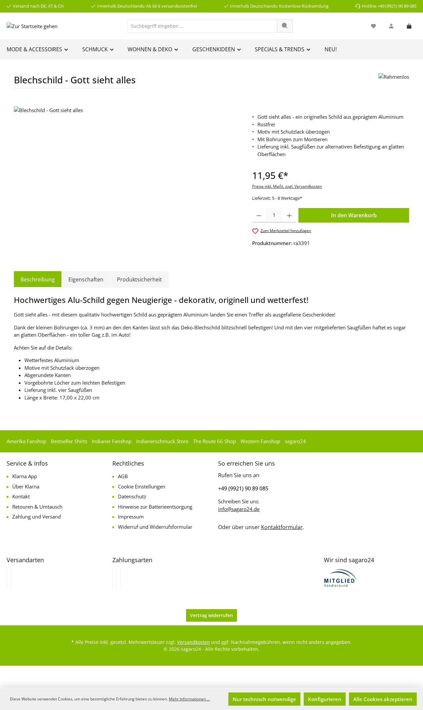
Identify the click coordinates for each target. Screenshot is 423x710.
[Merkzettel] (373, 26)
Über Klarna (25, 486)
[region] (126, 177)
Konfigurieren (324, 699)
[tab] (37, 279)
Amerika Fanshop (26, 441)
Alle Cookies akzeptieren (382, 699)
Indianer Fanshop (112, 441)
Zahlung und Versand (36, 516)
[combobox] (202, 26)
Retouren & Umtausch (37, 506)
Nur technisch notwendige (264, 699)
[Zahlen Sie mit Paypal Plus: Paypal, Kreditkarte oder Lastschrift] (120, 578)
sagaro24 (295, 441)
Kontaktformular (282, 527)
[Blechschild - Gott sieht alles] (126, 177)
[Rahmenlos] (393, 83)
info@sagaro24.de (238, 509)
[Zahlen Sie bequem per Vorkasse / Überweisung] (116, 578)
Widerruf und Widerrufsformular (155, 526)
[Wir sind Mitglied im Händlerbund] (341, 577)
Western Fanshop (260, 441)
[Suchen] (285, 26)
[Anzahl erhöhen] (289, 215)
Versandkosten (193, 642)
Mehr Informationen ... (189, 699)
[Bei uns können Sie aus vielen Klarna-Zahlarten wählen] (112, 578)
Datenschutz (132, 496)
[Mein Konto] (391, 26)
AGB (123, 476)
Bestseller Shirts (69, 441)
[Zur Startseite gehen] (32, 26)
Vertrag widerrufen (211, 615)
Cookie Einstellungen (141, 486)
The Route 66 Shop (214, 441)
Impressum (131, 516)
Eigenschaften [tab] (85, 279)
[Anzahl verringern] (259, 215)
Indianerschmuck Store (162, 441)
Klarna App (24, 476)
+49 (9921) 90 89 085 (243, 488)
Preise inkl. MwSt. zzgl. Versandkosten (287, 186)
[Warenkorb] (409, 26)
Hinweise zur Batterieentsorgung (155, 506)
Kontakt (21, 496)
